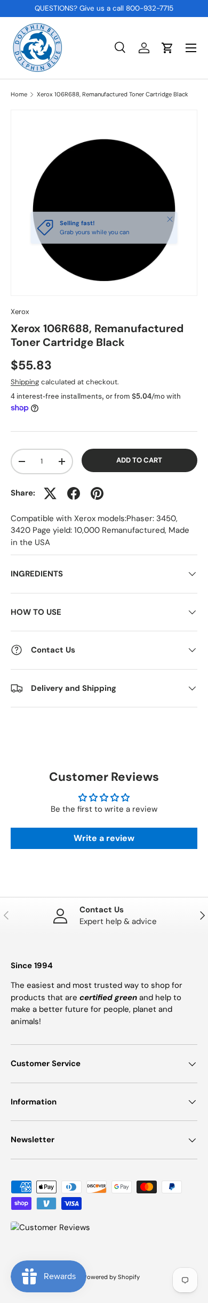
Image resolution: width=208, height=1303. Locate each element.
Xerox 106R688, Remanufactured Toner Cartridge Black (112, 94)
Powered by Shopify (111, 1277)
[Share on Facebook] (73, 493)
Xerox (20, 311)
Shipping (25, 381)
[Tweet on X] (50, 493)
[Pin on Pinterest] (97, 493)
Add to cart (139, 460)
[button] (167, 48)
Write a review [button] (104, 838)
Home (19, 94)
